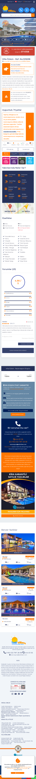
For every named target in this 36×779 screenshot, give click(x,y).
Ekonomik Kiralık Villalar (23, 732)
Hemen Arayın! (18, 515)
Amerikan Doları (22, 153)
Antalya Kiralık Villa (6, 738)
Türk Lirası (6, 153)
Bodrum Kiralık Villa (6, 742)
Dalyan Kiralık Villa (6, 743)
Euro (14, 154)
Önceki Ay (10, 149)
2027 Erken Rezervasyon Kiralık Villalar (12, 727)
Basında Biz (20, 711)
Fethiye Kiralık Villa (18, 739)
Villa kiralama (8, 446)
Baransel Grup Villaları (8, 711)
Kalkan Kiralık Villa (6, 739)
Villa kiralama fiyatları (10, 456)
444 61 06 (19, 439)
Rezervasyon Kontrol (23, 709)
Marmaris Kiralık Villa (19, 742)
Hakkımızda (17, 706)
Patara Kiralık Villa (16, 741)
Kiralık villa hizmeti (7, 646)
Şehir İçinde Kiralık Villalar (8, 729)
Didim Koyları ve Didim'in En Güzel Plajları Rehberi (17, 675)
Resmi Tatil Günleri (11, 714)
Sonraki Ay (26, 149)
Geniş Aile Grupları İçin (18, 731)
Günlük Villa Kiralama (18, 723)
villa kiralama (23, 648)
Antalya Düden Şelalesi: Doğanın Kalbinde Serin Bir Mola (17, 672)
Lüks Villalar (20, 729)
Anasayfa (6, 61)
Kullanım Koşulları (23, 768)
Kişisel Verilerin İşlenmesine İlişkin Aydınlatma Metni (15, 716)
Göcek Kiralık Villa (28, 741)
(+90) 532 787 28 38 (19, 442)
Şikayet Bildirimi (24, 713)
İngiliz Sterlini (30, 153)
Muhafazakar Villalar (7, 728)
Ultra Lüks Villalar (6, 731)
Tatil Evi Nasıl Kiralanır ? (7, 710)
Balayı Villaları (28, 727)
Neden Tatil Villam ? (6, 707)
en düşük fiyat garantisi (17, 389)
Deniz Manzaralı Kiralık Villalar (22, 728)
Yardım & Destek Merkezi (8, 709)
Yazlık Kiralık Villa (6, 724)
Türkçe (19, 1)
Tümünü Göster (26, 344)
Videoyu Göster (18, 43)
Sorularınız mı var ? (18, 414)
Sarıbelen (20, 61)
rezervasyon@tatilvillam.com (18, 444)
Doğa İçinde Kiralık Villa (8, 732)
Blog (2, 714)
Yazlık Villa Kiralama (6, 706)
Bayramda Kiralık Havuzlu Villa (20, 724)
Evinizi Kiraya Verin (21, 710)
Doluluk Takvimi (30, 556)
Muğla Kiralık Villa (18, 738)
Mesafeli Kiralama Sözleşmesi (9, 713)
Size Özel (10, 1)
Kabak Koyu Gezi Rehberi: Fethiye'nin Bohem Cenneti (16, 674)
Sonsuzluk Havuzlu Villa (7, 725)
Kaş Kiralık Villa (5, 741)
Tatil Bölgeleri (13, 61)
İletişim (16, 707)
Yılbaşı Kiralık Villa (6, 723)
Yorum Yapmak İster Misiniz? (18, 350)
